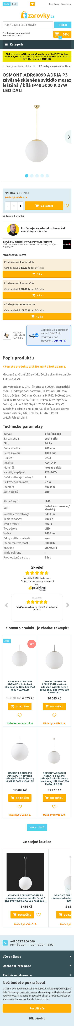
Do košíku (46, 205)
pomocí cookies (28, 992)
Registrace (54, 4)
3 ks (39, 274)
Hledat (63, 24)
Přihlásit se (66, 4)
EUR (14, 4)
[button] (65, 889)
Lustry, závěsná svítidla (18, 66)
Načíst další (37, 827)
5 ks (39, 295)
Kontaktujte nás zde (34, 231)
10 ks (39, 316)
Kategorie (16, 44)
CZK (6, 4)
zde (47, 999)
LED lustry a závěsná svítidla (54, 66)
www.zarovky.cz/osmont (38, 241)
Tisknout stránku (15, 216)
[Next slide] (68, 137)
